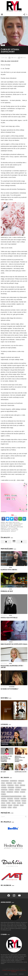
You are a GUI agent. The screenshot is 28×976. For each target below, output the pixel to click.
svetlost (15, 530)
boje (3, 783)
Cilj (15, 783)
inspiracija (4, 789)
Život (14, 531)
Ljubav (4, 794)
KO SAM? (3, 771)
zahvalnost (6, 531)
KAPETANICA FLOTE (20, 771)
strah (19, 803)
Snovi (3, 803)
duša (3, 525)
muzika (4, 798)
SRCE (9, 803)
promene (24, 798)
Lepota (23, 791)
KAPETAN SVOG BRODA (9, 570)
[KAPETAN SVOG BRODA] (14, 558)
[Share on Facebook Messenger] (7, 519)
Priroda (17, 798)
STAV (10, 567)
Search (25, 816)
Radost (4, 528)
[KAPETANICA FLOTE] (21, 766)
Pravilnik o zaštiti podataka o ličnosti (10, 970)
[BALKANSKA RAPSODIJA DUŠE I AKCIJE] (14, 654)
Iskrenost (17, 525)
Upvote (6, 541)
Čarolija (5, 524)
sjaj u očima (13, 528)
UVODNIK (11, 686)
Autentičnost (14, 780)
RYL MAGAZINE (13, 974)
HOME (6, 974)
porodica (10, 798)
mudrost (5, 527)
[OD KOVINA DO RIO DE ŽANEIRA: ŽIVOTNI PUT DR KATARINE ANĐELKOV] (7, 751)
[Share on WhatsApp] (20, 519)
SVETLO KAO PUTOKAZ (9, 618)
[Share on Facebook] (3, 519)
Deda (11, 524)
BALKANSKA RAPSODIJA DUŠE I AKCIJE (12, 666)
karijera (24, 789)
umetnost (4, 805)
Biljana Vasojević (13, 522)
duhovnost (18, 524)
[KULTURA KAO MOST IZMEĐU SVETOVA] (14, 736)
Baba (3, 522)
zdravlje (4, 807)
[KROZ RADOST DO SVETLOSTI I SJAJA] (14, 630)
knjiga (3, 791)
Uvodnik (16, 805)
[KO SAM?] (7, 766)
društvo (4, 785)
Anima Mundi (5, 780)
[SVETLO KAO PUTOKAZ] (14, 604)
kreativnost (10, 791)
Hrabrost (19, 787)
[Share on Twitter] (12, 519)
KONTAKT (21, 974)
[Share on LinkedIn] (24, 519)
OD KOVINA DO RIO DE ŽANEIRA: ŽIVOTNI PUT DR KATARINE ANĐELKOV (6, 758)
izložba (18, 789)
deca (20, 783)
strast (24, 803)
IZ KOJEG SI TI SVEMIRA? (9, 689)
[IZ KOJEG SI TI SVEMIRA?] (14, 677)
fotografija (11, 787)
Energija (4, 787)
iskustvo (11, 789)
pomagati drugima (16, 527)
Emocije (9, 525)
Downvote (21, 541)
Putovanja (4, 800)
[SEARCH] (26, 14)
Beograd (21, 780)
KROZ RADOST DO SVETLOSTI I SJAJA (14, 644)
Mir (24, 796)
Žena (10, 807)
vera (22, 805)
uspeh (10, 805)
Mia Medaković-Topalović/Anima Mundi (11, 796)
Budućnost (9, 783)
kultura (17, 791)
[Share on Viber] (16, 519)
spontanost (6, 530)
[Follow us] (24, 14)
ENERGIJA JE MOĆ (7, 591)
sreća (14, 803)
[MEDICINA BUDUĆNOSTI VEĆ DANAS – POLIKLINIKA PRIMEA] (21, 751)
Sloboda (18, 800)
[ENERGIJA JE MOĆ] (14, 580)
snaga (24, 800)
